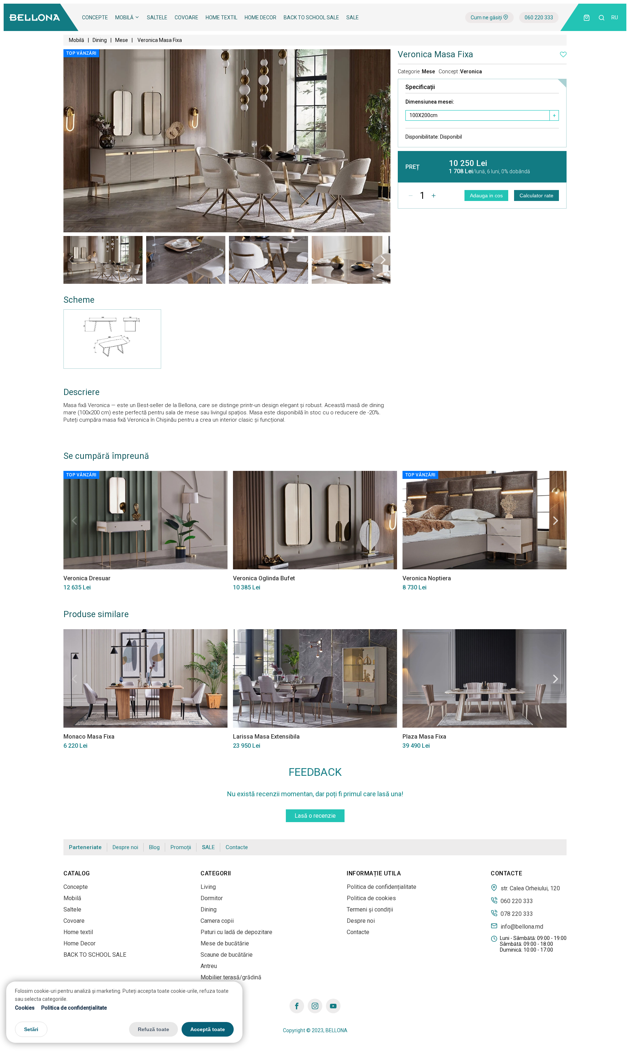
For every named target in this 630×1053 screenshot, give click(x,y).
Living (208, 886)
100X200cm (423, 115)
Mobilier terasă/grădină (231, 977)
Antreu (209, 966)
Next (383, 259)
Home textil (221, 17)
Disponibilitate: (433, 137)
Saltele (157, 17)
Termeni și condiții (370, 909)
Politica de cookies (371, 898)
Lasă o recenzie (315, 815)
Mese (121, 40)
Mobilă (125, 17)
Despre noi (125, 847)
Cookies (25, 1007)
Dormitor (212, 898)
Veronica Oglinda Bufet (264, 578)
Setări (31, 1029)
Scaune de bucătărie (227, 954)
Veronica (471, 71)
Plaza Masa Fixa (424, 736)
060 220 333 (539, 17)
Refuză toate (153, 1029)
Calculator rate (536, 195)
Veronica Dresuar (86, 578)
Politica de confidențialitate (74, 1007)
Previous (70, 259)
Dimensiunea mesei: (429, 102)
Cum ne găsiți (487, 17)
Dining (100, 40)
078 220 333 (516, 913)
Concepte (95, 17)
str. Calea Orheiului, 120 (529, 888)
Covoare (186, 17)
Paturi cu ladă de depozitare (236, 932)
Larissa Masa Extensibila (266, 736)
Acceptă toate (207, 1029)
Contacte (237, 847)
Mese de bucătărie (225, 943)
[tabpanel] (103, 259)
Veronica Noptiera (426, 578)
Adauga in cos (486, 195)
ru (614, 17)
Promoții (181, 847)
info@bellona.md (521, 926)
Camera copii (217, 920)
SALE (352, 17)
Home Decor (260, 17)
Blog (154, 847)
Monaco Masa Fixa (88, 736)
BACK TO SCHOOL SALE (311, 17)
